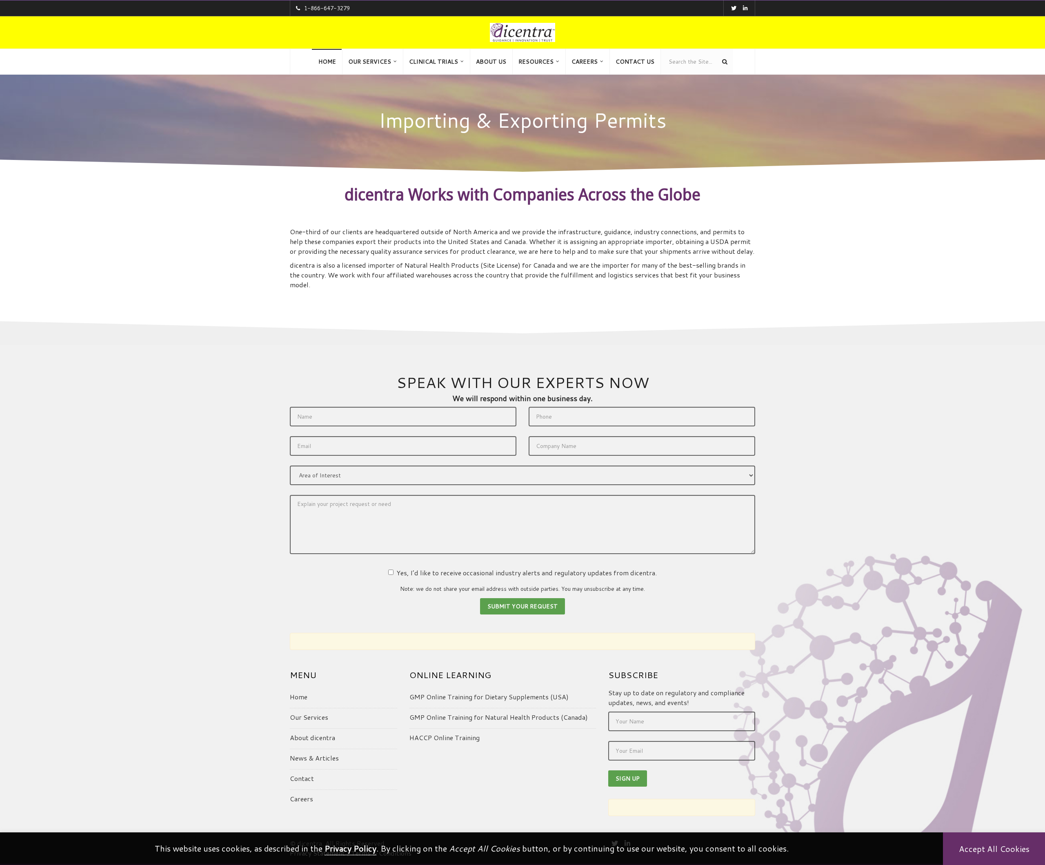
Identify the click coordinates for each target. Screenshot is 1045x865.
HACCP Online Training (444, 737)
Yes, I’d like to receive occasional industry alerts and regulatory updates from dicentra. (526, 572)
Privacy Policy (350, 848)
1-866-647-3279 (327, 8)
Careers (301, 798)
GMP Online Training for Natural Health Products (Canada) (498, 717)
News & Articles (314, 758)
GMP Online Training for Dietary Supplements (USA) (489, 696)
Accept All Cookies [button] (994, 848)
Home (298, 696)
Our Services (309, 717)
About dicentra (312, 737)
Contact (302, 778)
